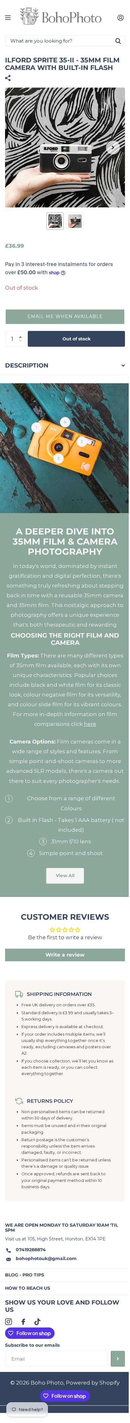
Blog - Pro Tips (24, 1275)
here (90, 724)
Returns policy (50, 1101)
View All (65, 875)
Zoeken (118, 40)
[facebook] (23, 1322)
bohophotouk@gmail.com (46, 1258)
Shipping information (59, 994)
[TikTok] (37, 1321)
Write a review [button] (65, 955)
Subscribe (118, 1359)
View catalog (8, 17)
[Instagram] (8, 1321)
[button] (65, 317)
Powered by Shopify (93, 1383)
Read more (36, 427)
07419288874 (31, 1249)
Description (26, 365)
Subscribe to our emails (32, 1345)
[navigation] (55, 221)
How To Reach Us (27, 1288)
